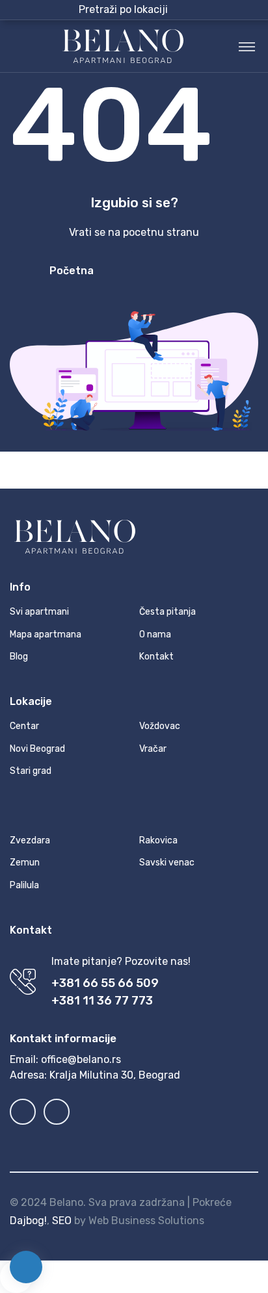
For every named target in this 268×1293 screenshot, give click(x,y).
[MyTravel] (123, 46)
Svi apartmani (39, 611)
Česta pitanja (167, 611)
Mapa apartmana (45, 634)
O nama (155, 634)
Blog (19, 656)
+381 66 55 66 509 (105, 983)
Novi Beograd (37, 748)
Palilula (24, 885)
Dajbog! (28, 1220)
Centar (24, 726)
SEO (62, 1220)
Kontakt (156, 656)
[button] (155, 9)
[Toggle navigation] (246, 46)
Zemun (25, 862)
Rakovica (158, 840)
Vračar (153, 748)
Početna (71, 270)
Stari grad (30, 770)
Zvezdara (30, 840)
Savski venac (166, 862)
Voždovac (159, 726)
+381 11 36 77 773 (102, 1000)
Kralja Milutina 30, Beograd (114, 1075)
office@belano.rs (81, 1059)
